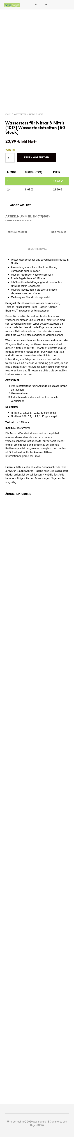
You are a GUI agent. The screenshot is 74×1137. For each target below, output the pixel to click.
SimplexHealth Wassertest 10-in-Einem (50, 1065)
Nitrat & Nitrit (36, 114)
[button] (33, 4)
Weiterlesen (47, 778)
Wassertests (20, 114)
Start (7, 114)
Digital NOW (37, 1125)
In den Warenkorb (18, 778)
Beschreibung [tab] (37, 249)
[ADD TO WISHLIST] (32, 759)
